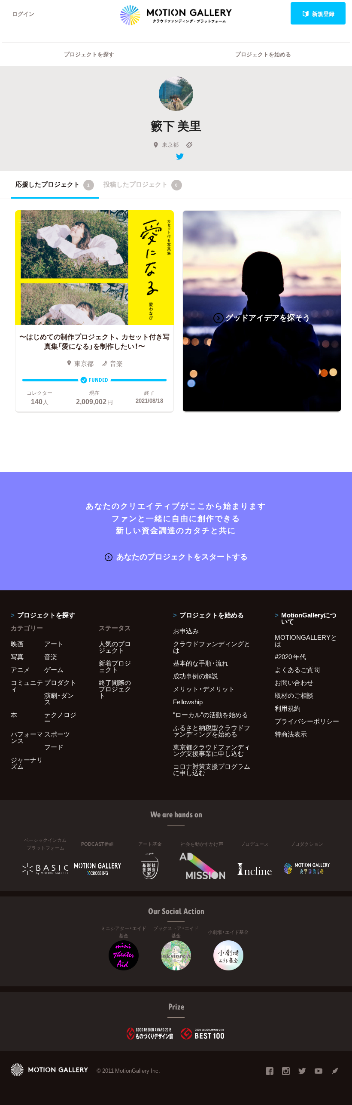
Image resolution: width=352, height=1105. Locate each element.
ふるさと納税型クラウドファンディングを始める (211, 731)
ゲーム (54, 669)
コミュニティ (27, 686)
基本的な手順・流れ (200, 663)
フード (54, 747)
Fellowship (188, 701)
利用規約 (287, 708)
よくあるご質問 (297, 669)
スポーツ (57, 734)
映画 (17, 643)
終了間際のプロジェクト (115, 689)
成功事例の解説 (195, 676)
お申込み (186, 630)
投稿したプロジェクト (140, 184)
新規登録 (323, 13)
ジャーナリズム (27, 763)
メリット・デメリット (204, 689)
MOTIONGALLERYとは (306, 640)
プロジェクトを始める (263, 54)
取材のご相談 (294, 695)
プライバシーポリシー (307, 721)
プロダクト (60, 682)
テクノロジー (60, 718)
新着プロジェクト (115, 666)
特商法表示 (291, 734)
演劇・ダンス (59, 698)
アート (54, 643)
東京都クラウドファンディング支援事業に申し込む (211, 750)
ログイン (23, 13)
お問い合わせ (294, 682)
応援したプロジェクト (52, 184)
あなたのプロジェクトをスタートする (182, 556)
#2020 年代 (290, 656)
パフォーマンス (27, 737)
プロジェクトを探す (89, 54)
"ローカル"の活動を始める (210, 714)
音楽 (50, 656)
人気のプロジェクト (115, 647)
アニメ (20, 669)
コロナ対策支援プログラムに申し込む (211, 769)
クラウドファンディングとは (211, 647)
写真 (17, 656)
